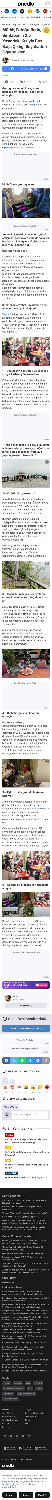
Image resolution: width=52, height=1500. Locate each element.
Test (8, 1148)
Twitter (6, 1383)
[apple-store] (10, 1448)
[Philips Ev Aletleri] (7, 11)
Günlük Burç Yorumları (13, 1388)
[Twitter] (16, 1436)
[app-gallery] (42, 1448)
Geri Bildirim (7, 1413)
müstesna (21, 60)
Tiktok (39, 1388)
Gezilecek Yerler (10, 1398)
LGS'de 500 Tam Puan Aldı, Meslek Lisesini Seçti (23, 1253)
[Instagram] (4, 1436)
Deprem (17, 1383)
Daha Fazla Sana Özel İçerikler (24, 1028)
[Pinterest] (29, 1436)
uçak (5, 143)
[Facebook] (10, 1436)
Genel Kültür (11, 1173)
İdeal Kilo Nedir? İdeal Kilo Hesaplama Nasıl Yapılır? (24, 1342)
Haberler (6, 24)
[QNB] (30, 11)
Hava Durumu (8, 1282)
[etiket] (46, 30)
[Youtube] (23, 1436)
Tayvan (6, 314)
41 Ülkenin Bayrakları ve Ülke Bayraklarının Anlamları (25, 1360)
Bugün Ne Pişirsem (26, 1393)
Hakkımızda (7, 1409)
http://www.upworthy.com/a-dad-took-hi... (25, 148)
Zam (28, 1383)
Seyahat (17, 24)
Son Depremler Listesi (12, 1287)
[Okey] (14, 11)
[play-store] (26, 1448)
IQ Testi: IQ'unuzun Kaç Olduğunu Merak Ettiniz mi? (25, 1371)
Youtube (38, 1383)
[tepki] (5, 1087)
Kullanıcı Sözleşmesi (34, 1413)
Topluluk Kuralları (9, 1420)
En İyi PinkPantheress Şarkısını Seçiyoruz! (26, 1177)
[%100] (22, 11)
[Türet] (37, 11)
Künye (27, 1420)
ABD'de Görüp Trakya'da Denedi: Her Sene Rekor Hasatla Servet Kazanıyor (26, 1141)
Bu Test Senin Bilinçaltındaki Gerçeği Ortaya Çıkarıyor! (27, 1153)
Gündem (9, 1135)
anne (23, 617)
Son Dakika (8, 1393)
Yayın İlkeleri (30, 1416)
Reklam (5, 1423)
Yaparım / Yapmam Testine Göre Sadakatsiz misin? (26, 1166)
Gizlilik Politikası (9, 1416)
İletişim (5, 1427)
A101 (30, 1388)
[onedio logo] (24, 1465)
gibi (35, 104)
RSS (26, 1423)
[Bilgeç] (45, 11)
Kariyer (28, 1409)
